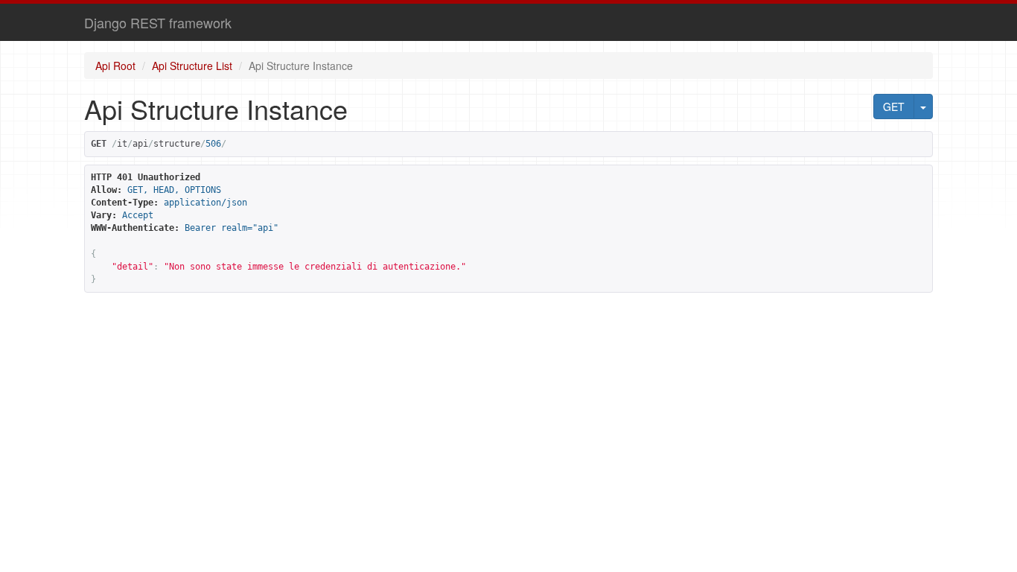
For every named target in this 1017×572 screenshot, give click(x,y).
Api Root (115, 65)
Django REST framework (158, 22)
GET (894, 106)
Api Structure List (192, 65)
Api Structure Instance (301, 65)
